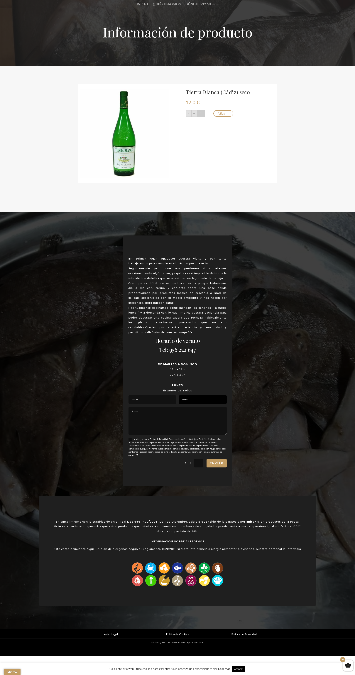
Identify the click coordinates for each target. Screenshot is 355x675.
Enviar (216, 463)
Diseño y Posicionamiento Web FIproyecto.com (177, 642)
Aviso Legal (111, 634)
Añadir (223, 113)
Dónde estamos (199, 4)
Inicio (142, 4)
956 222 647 (182, 349)
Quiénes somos (167, 4)
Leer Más (224, 669)
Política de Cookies (177, 634)
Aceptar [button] (238, 669)
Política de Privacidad (244, 634)
